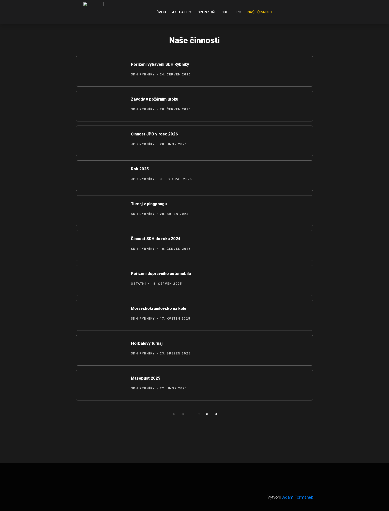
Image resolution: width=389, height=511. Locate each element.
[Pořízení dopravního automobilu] (101, 280)
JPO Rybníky (143, 144)
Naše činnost (260, 12)
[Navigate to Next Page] (207, 414)
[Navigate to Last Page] (216, 414)
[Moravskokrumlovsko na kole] (101, 315)
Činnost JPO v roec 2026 (154, 134)
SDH (224, 12)
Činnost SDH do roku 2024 (156, 238)
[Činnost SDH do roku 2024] (101, 245)
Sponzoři (206, 12)
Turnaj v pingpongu (149, 203)
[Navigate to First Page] (174, 414)
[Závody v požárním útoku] (101, 106)
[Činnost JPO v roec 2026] (101, 141)
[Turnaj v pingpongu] (101, 211)
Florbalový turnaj (146, 343)
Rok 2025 (140, 168)
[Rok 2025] (101, 176)
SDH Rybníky (143, 74)
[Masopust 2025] (101, 385)
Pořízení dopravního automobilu (161, 273)
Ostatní (138, 284)
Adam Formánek (297, 497)
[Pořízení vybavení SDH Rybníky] (101, 71)
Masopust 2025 (145, 378)
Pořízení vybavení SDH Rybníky (160, 64)
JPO (237, 12)
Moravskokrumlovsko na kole (158, 308)
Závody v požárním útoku (154, 99)
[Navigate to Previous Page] (182, 414)
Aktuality (181, 12)
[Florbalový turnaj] (101, 350)
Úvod (161, 12)
